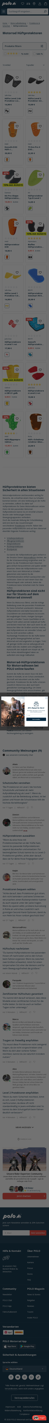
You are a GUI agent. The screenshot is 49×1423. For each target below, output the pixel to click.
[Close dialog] (46, 698)
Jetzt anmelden (36, 719)
